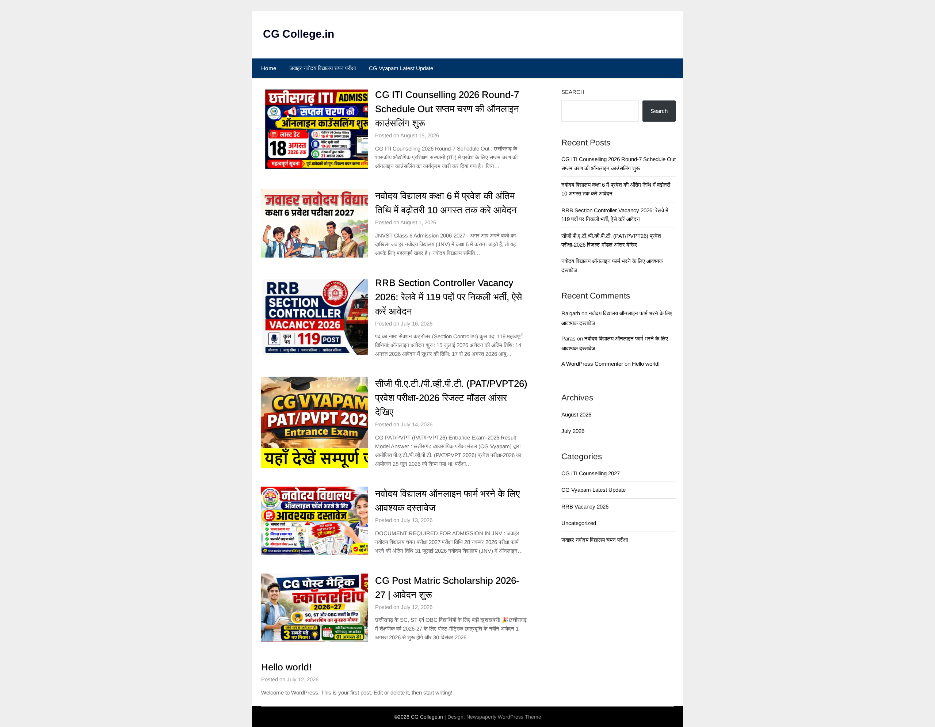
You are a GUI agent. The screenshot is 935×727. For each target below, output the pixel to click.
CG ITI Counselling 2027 (590, 473)
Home (268, 68)
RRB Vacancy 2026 (584, 506)
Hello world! (286, 667)
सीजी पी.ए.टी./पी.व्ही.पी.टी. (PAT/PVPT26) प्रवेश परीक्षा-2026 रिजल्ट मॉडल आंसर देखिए (451, 398)
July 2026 (572, 431)
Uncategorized (578, 523)
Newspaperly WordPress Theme (503, 717)
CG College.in (298, 34)
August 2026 (576, 414)
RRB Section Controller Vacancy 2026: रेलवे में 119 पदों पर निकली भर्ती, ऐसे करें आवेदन (448, 297)
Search (572, 92)
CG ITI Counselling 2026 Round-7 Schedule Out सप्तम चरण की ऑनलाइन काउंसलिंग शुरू (447, 109)
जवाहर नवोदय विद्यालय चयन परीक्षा (322, 68)
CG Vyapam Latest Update (401, 68)
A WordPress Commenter (592, 364)
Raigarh (570, 313)
